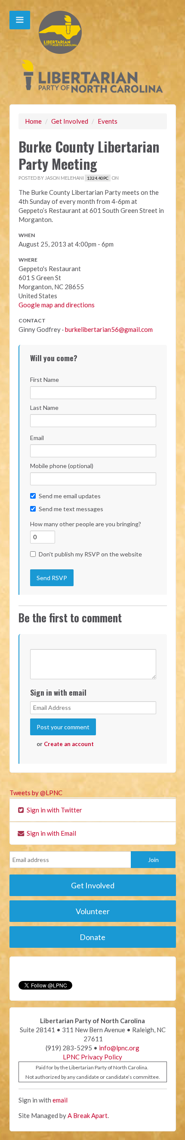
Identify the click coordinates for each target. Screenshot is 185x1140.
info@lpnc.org (119, 1048)
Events (107, 121)
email (60, 1100)
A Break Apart (88, 1115)
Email (37, 437)
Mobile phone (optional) (61, 465)
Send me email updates (70, 496)
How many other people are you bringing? (85, 524)
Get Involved (69, 121)
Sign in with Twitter (53, 810)
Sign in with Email (50, 833)
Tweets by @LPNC (35, 792)
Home (33, 121)
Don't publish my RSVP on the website (90, 554)
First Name (44, 379)
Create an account (69, 743)
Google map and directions (56, 305)
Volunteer (93, 911)
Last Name (44, 407)
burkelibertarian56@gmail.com (109, 329)
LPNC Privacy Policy (92, 1057)
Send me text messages (71, 508)
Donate (92, 937)
